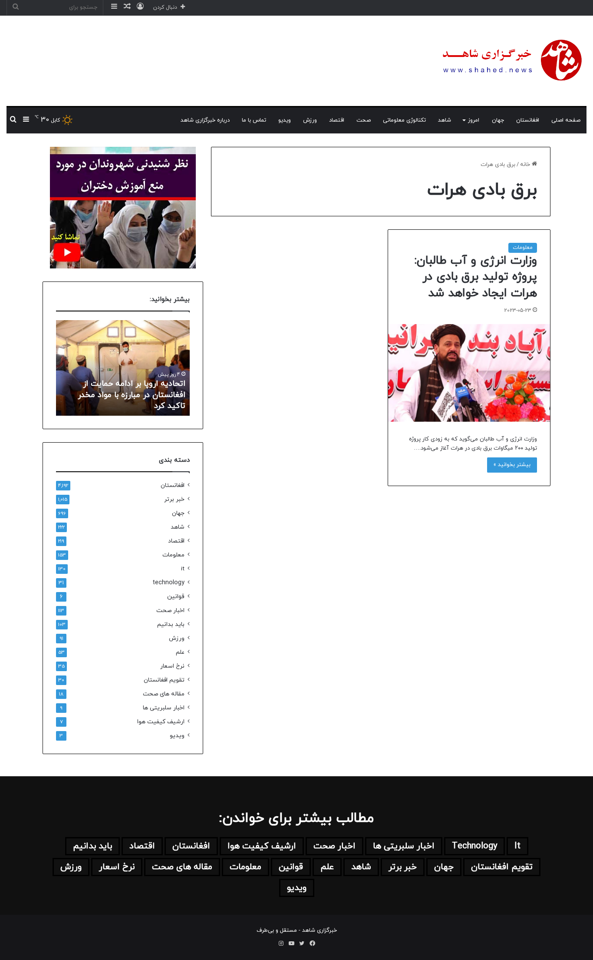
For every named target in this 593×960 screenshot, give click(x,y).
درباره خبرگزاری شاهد (205, 120)
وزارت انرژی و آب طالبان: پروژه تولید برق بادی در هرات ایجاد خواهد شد (475, 277)
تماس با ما (254, 120)
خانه (526, 165)
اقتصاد (336, 120)
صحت (363, 120)
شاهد (444, 120)
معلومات (523, 247)
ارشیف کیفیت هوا (160, 722)
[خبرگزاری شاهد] (510, 60)
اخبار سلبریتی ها (163, 708)
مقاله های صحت (163, 694)
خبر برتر (174, 499)
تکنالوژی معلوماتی (404, 120)
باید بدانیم (170, 624)
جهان (498, 120)
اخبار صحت (170, 610)
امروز (473, 120)
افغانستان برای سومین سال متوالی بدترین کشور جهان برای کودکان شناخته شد (85, 394)
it (182, 569)
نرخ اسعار (172, 666)
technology (168, 582)
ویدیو (284, 120)
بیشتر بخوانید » (512, 465)
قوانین (175, 596)
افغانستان (527, 120)
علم (180, 652)
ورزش (310, 120)
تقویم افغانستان (164, 680)
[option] (80, 368)
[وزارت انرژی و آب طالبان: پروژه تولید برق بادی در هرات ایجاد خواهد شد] (469, 373)
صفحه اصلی (565, 120)
